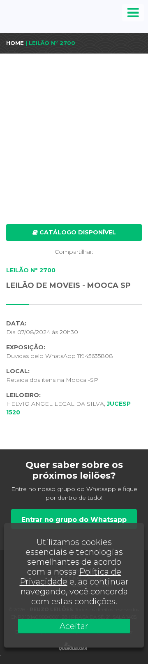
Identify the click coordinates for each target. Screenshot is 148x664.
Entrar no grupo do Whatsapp (74, 520)
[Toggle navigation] (133, 12)
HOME (15, 43)
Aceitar (74, 626)
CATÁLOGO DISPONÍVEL (77, 232)
